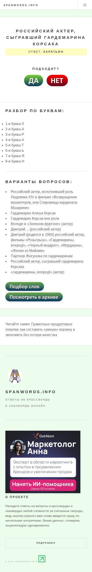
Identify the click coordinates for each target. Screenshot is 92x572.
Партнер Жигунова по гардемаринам (42, 256)
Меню (85, 5)
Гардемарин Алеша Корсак (33, 213)
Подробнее (46, 543)
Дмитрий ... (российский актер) (36, 229)
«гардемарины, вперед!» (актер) (37, 272)
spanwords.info (21, 5)
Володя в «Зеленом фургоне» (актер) (42, 224)
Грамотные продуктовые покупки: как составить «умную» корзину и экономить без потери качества (40, 329)
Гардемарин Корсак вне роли (35, 218)
